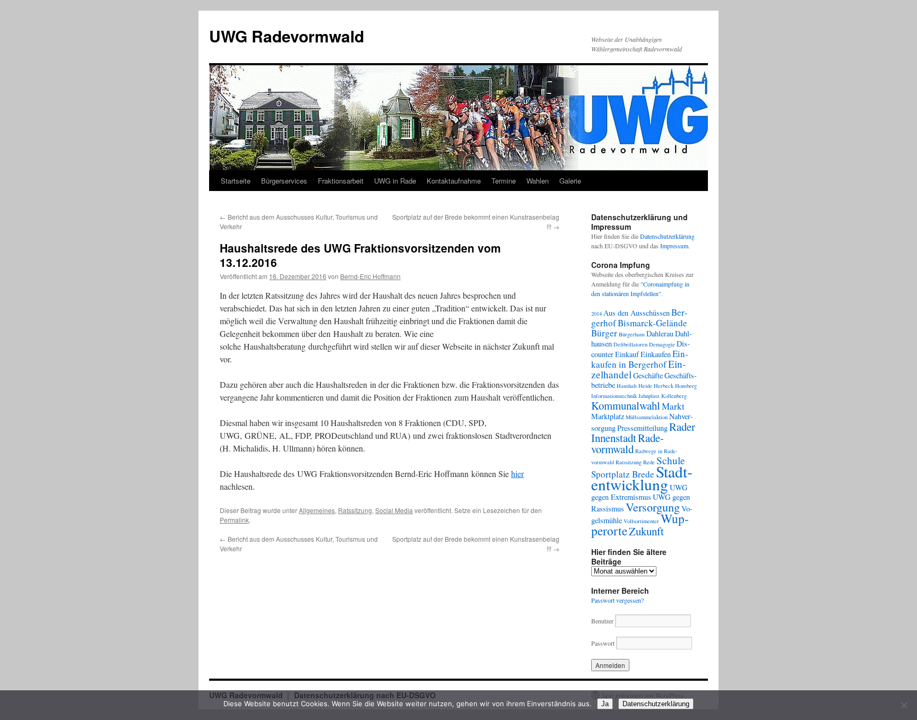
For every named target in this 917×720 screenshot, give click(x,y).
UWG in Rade (395, 181)
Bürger (604, 333)
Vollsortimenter (641, 521)
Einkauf (627, 354)
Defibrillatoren (630, 344)
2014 (596, 313)
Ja (605, 704)
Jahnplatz (649, 396)
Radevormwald (627, 443)
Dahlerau (659, 333)
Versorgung (653, 507)
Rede (649, 462)
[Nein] (903, 705)
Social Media (394, 510)
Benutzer (603, 621)
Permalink (234, 519)
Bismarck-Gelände (652, 323)
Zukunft (646, 531)
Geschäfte (648, 375)
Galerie (570, 181)
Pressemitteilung (642, 428)
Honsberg (686, 385)
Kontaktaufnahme (454, 181)
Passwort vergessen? (617, 600)
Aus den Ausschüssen (636, 313)
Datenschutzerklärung (667, 236)
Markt (673, 406)
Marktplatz (607, 416)
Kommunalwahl (625, 405)
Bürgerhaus (632, 334)
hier (517, 473)
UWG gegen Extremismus (639, 492)
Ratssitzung (355, 510)
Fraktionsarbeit (341, 181)
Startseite (235, 181)
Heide (645, 385)
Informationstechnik (614, 396)
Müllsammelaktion (647, 417)
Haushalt (627, 385)
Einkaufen (656, 354)
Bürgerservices (284, 181)
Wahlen (537, 181)
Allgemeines (317, 510)
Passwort (603, 643)
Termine (503, 181)
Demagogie (662, 344)
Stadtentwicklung (642, 478)
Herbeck (663, 385)
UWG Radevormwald (286, 35)
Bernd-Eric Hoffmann (370, 276)
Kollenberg (674, 396)
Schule (670, 460)
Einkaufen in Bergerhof (639, 359)
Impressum (674, 245)
